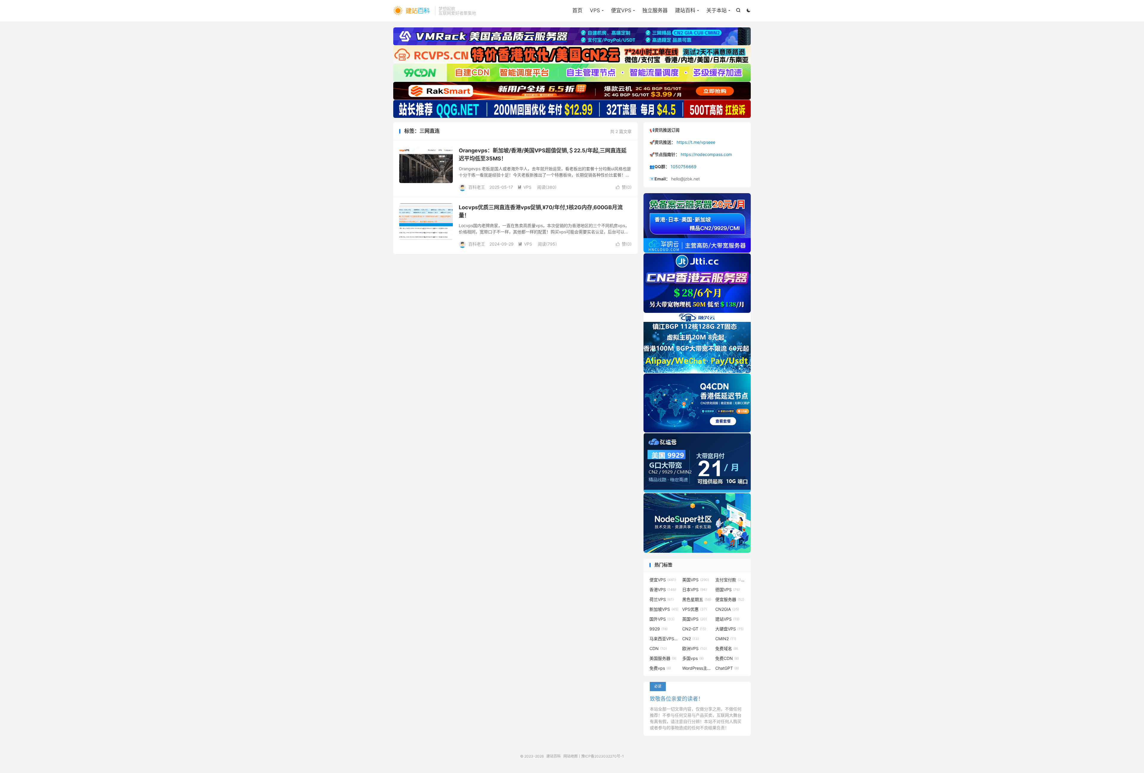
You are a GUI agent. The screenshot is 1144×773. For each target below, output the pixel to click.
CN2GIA (727, 609)
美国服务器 (662, 658)
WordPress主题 (697, 668)
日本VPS (694, 589)
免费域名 (726, 648)
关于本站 (716, 10)
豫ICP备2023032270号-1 (602, 756)
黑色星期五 (696, 599)
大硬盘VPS (729, 628)
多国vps (693, 658)
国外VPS (661, 618)
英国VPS (694, 618)
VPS (595, 10)
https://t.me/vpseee (696, 142)
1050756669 (684, 166)
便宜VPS (621, 10)
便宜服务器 (729, 599)
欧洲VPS (694, 648)
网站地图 (570, 756)
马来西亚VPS (664, 638)
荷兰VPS (661, 599)
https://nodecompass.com (706, 154)
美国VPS (695, 579)
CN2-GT (694, 628)
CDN (658, 648)
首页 (577, 10)
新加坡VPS (663, 609)
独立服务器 (655, 10)
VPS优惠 (694, 609)
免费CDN (727, 658)
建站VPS (727, 618)
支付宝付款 (730, 579)
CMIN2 (725, 638)
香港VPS (662, 589)
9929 (658, 628)
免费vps (660, 668)
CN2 (690, 638)
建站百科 (412, 10)
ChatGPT (727, 668)
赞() (624, 187)
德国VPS (727, 589)
